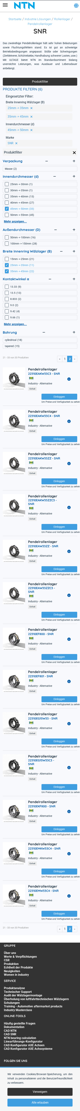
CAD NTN (10, 1030)
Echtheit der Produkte (18, 967)
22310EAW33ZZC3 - (41, 590)
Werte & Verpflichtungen (20, 956)
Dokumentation (14, 1027)
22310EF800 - (41, 634)
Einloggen (59, 396)
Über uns (10, 953)
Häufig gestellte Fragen (19, 1023)
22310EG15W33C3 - (41, 762)
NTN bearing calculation (20, 1038)
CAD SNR (10, 1034)
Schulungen (12, 1003)
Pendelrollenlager (40, 24)
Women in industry (16, 974)
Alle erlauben (40, 1102)
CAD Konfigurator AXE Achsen (24, 1045)
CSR (6, 960)
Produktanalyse (14, 988)
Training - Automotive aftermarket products (33, 1006)
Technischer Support (18, 992)
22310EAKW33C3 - (44, 373)
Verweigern (40, 1092)
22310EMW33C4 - (43, 891)
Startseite (15, 19)
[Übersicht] (5, 5)
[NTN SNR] (24, 5)
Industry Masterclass (18, 1010)
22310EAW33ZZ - (43, 546)
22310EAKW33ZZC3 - (42, 502)
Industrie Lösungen (38, 19)
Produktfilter (40, 81)
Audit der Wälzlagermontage (23, 995)
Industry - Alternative (40, 383)
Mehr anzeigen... (15, 221)
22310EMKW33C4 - (44, 848)
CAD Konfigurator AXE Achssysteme (28, 1049)
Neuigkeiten (12, 971)
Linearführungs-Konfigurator (23, 1041)
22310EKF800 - (41, 806)
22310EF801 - (40, 676)
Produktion (11, 964)
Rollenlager (62, 19)
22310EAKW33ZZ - (44, 458)
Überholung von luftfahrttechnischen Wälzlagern (36, 999)
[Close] (74, 152)
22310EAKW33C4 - (44, 416)
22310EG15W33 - (42, 718)
